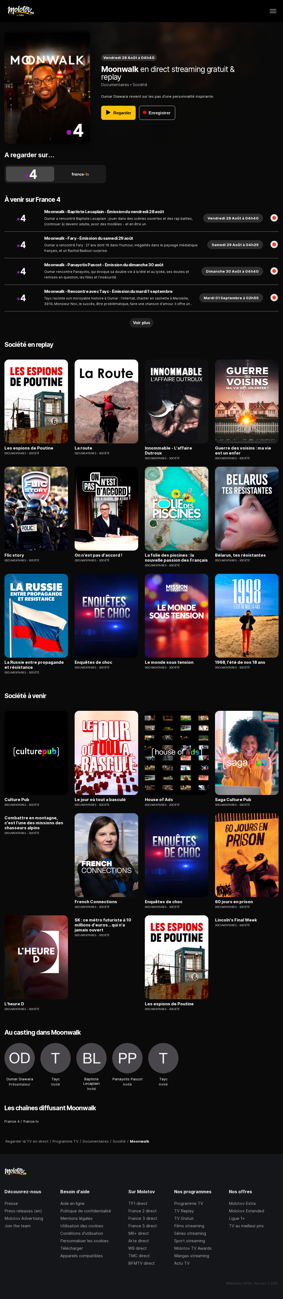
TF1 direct (138, 1203)
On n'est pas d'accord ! (98, 555)
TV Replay (184, 1210)
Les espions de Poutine (28, 448)
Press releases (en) (23, 1210)
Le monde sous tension (169, 662)
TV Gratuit (184, 1218)
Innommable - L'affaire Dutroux (168, 451)
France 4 (12, 1121)
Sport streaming (189, 1240)
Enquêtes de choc (93, 662)
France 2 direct (142, 1210)
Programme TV (188, 1203)
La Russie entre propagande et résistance (34, 665)
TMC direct (139, 1255)
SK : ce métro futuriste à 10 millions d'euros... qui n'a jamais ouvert (103, 925)
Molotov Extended (246, 1210)
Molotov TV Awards (193, 1248)
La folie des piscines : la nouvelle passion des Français (176, 558)
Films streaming (189, 1225)
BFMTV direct (141, 1263)
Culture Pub (16, 799)
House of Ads (159, 799)
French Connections (96, 901)
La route (83, 448)
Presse (11, 1203)
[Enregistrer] (274, 218)
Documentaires (115, 84)
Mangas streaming (191, 1255)
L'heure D (14, 1003)
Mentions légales (76, 1218)
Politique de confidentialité (85, 1210)
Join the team (17, 1225)
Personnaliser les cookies (84, 1240)
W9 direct (137, 1248)
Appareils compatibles (81, 1255)
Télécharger (71, 1248)
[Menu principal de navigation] (273, 11)
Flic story (14, 555)
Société (140, 84)
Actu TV (182, 1263)
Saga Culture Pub (233, 799)
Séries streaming (190, 1233)
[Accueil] (21, 11)
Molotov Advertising (23, 1218)
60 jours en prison (234, 901)
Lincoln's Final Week (236, 920)
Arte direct (138, 1240)
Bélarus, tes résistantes (240, 555)
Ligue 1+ (237, 1218)
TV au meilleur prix (246, 1225)
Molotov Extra (242, 1203)
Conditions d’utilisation (81, 1233)
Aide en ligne (72, 1203)
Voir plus (141, 322)
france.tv (31, 1121)
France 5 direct (142, 1225)
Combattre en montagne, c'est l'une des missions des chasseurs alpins (33, 822)
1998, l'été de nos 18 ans (240, 662)
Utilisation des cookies (81, 1225)
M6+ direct (138, 1233)
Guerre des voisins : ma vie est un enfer (243, 451)
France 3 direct (142, 1218)
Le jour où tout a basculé (100, 799)
